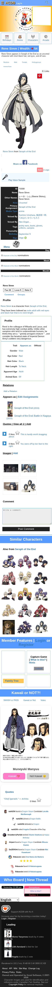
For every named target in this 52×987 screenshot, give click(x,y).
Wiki (15, 968)
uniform (22, 228)
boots (32, 225)
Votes (43, 700)
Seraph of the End (27, 151)
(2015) (36, 408)
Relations (8, 385)
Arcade (46, 40)
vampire (30, 228)
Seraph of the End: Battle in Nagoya (32, 416)
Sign (15, 238)
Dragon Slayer (27, 811)
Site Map (23, 968)
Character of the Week (10, 266)
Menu (7, 246)
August (7, 929)
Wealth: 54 (28, 48)
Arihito (25, 798)
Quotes (9, 792)
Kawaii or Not (30, 700)
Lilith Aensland (18, 947)
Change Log (34, 968)
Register (26, 645)
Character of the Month (11, 276)
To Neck (22, 366)
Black (21, 361)
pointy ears (24, 225)
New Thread (37, 880)
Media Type (11, 211)
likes (12, 434)
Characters (33, 40)
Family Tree (11, 680)
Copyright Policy (16, 984)
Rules (18, 972)
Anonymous (34, 887)
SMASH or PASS (11, 700)
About (5, 968)
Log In (19, 3)
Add (28, 424)
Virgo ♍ (23, 238)
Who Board (14, 880)
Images (7, 453)
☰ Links (45, 71)
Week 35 (8, 939)
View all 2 (19, 424)
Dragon (36, 824)
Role (15, 203)
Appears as (25, 345)
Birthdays (7, 40)
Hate (28, 290)
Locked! (38, 668)
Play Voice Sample (16, 180)
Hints (32, 662)
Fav (8, 290)
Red (21, 356)
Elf (20, 377)
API (10, 968)
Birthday (13, 234)
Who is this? (35, 891)
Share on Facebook (25, 164)
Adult (21, 371)
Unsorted (23, 203)
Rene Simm (9, 48)
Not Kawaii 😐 (38, 776)
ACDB (10, 3)
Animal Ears (7, 66)
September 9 (25, 234)
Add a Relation (10, 391)
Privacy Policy (8, 972)
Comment (9, 294)
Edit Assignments (28, 397)
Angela (15, 956)
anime (21, 211)
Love (18, 290)
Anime (20, 40)
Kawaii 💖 (14, 776)
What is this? (38, 659)
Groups (21, 294)
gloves (39, 225)
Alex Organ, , (25, 222)
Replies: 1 (33, 895)
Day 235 (8, 949)
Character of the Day (10, 255)
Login (40, 640)
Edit (40, 170)
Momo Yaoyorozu (20, 937)
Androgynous (36, 62)
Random (6, 62)
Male (15, 62)
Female (24, 62)
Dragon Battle (35, 819)
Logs (47, 170)
